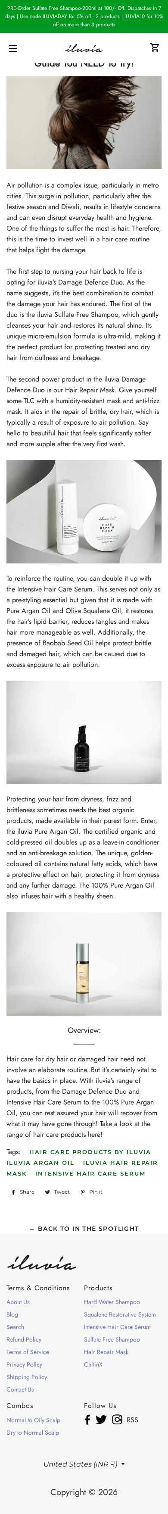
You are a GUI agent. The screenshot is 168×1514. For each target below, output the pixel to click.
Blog (12, 1314)
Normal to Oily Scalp (33, 1420)
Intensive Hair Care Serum (90, 1173)
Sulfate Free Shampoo (112, 1339)
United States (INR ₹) (80, 1464)
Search (15, 1327)
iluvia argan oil (40, 1162)
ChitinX (93, 1364)
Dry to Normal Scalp (32, 1432)
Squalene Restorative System (120, 1314)
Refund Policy (23, 1339)
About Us (18, 1302)
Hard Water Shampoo (112, 1302)
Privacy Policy (24, 1364)
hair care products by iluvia (90, 1151)
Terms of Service (27, 1352)
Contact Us (20, 1389)
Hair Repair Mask (106, 1352)
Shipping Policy (26, 1377)
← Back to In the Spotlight (84, 1228)
